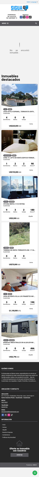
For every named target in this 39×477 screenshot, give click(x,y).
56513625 (12, 18)
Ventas (4, 427)
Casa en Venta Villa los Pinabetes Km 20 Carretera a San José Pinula (19, 296)
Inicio (3, 424)
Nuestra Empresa (7, 432)
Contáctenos (6, 435)
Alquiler (4, 430)
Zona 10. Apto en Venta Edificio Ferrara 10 (19, 158)
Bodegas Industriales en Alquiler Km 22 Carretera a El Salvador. (19, 342)
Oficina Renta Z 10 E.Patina (14, 204)
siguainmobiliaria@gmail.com (10, 411)
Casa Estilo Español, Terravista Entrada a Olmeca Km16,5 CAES (19, 111)
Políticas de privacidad (9, 437)
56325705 (13, 16)
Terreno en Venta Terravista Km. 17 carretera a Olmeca (19, 250)
